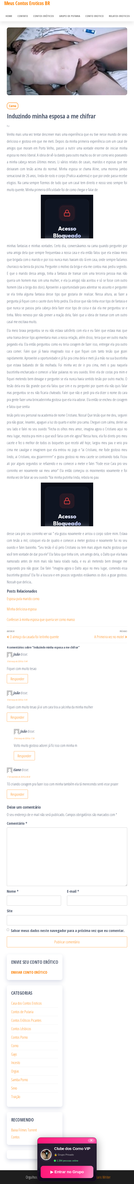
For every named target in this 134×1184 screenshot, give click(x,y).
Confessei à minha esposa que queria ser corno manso (41, 619)
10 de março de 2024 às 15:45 (17, 699)
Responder (17, 678)
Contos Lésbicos (21, 1028)
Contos (15, 1136)
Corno (12, 106)
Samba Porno (19, 1079)
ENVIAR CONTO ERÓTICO (29, 972)
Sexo (14, 1088)
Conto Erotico (94, 16)
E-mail (73, 891)
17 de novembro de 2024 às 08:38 (18, 776)
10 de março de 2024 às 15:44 (17, 661)
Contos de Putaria (22, 1011)
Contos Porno (19, 1037)
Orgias (15, 1071)
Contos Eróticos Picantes (26, 1020)
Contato (22, 16)
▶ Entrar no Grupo (67, 1172)
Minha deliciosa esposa (21, 608)
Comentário (17, 823)
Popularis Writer (100, 1177)
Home (9, 16)
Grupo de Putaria (69, 16)
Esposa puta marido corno (23, 598)
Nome (12, 891)
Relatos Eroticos (119, 16)
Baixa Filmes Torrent (24, 1129)
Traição (15, 1096)
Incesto (15, 1062)
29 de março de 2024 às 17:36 (24, 738)
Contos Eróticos (43, 16)
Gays (14, 1054)
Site (10, 910)
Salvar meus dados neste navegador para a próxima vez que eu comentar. (68, 930)
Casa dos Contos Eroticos (26, 1003)
